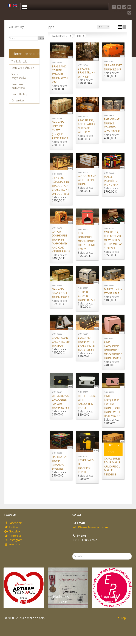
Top (123, 618)
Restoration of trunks (23, 68)
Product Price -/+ (60, 36)
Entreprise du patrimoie (108, 598)
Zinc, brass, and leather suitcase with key (86, 126)
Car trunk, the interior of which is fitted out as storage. (113, 240)
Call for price (111, 445)
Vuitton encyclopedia (19, 75)
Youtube (14, 544)
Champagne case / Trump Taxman (61, 341)
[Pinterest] (129, 7)
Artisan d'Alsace (21, 601)
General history (20, 94)
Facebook (15, 523)
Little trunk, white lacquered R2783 (87, 402)
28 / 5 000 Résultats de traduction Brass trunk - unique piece (61, 185)
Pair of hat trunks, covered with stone (112, 125)
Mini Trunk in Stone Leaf (113, 291)
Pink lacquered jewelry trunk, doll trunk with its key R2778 (112, 406)
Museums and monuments (19, 85)
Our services (18, 100)
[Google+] (124, 7)
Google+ (14, 531)
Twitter (13, 527)
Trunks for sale (19, 61)
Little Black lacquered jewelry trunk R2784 (60, 401)
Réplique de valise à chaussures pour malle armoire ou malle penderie (112, 462)
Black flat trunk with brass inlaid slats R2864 (86, 343)
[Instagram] (129, 13)
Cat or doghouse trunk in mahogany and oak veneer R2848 (61, 241)
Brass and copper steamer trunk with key (60, 74)
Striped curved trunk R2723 (86, 296)
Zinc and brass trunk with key (86, 72)
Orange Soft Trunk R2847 (113, 67)
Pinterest (14, 535)
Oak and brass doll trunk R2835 (60, 293)
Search (42, 38)
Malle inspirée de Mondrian (111, 180)
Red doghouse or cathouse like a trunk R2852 (87, 241)
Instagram (15, 540)
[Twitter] (119, 7)
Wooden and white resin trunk (87, 180)
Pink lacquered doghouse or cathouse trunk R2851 (113, 350)
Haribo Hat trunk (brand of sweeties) (59, 462)
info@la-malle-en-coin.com (90, 527)
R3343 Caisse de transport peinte (86, 466)
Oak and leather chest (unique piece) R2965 (60, 130)
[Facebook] (114, 7)
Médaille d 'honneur (61, 598)
